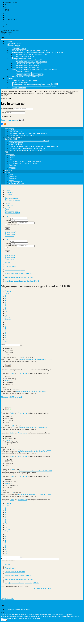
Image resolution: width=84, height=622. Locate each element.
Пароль (3, 112)
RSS (6, 152)
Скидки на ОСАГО (7, 599)
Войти (7, 228)
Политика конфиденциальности (12, 602)
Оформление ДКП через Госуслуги (21, 135)
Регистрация (9, 236)
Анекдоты (12, 157)
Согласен (4, 620)
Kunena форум (46, 588)
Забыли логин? (10, 234)
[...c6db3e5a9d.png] (8, 366)
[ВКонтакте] (2, 124)
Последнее (12, 178)
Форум (7, 172)
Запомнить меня (13, 225)
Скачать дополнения (19, 88)
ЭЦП (11, 159)
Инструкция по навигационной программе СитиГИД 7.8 (29, 141)
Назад (7, 293)
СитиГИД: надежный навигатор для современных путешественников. (33, 146)
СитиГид (12, 174)
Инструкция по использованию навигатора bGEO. (27, 150)
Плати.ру (12, 167)
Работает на (37, 588)
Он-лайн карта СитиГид (13, 137)
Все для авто (9, 128)
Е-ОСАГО (12, 130)
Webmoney (12, 169)
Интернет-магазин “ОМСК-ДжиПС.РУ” (26, 76)
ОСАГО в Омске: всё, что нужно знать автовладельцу (28, 133)
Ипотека (12, 156)
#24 (13, 492)
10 (6, 311)
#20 (13, 389)
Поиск (11, 180)
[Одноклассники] (5, 124)
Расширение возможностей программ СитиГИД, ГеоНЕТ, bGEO (34, 69)
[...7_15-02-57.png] (8, 409)
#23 (13, 469)
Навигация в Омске (16, 144)
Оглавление (13, 176)
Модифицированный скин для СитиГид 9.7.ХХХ (35, 359)
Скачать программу (16, 143)
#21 (13, 426)
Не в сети (8, 380)
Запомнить (7, 116)
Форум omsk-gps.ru (15, 182)
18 (6, 315)
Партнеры (12, 165)
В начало (8, 291)
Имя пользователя (7, 109)
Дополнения (9, 154)
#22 (13, 449)
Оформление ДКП (15, 131)
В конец (8, 319)
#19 (24, 357)
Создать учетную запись (9, 120)
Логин (7, 218)
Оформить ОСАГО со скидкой (11, 397)
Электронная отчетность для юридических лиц (25, 161)
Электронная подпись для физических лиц (24, 163)
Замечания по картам (16, 183)
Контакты (8, 170)
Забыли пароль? (10, 232)
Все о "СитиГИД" (11, 139)
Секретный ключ (11, 222)
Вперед (7, 317)
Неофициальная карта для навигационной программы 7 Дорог (34, 86)
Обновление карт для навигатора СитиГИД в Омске (27, 148)
